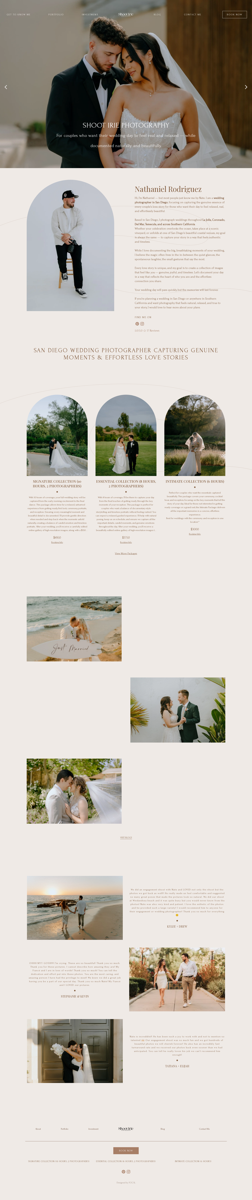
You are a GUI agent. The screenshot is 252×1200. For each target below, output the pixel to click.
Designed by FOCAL (126, 1182)
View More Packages (126, 553)
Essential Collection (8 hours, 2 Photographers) (126, 1161)
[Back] (6, 84)
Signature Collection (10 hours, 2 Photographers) (59, 1161)
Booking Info (57, 542)
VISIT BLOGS (126, 837)
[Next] (246, 84)
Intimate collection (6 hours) (193, 1161)
